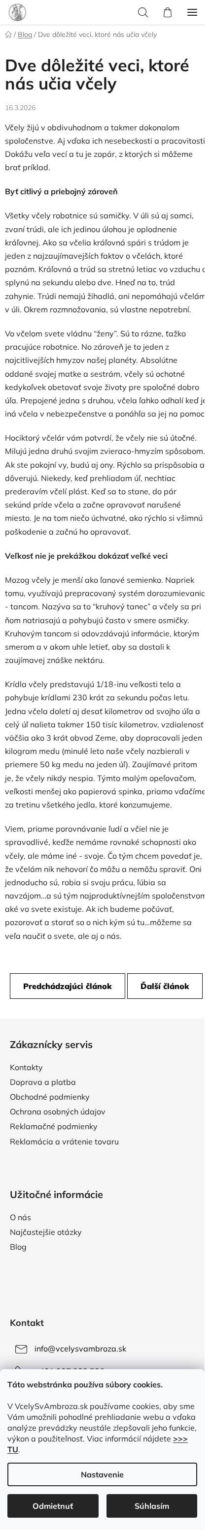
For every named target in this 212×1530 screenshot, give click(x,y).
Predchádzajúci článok (67, 986)
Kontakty (26, 1067)
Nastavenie (102, 1474)
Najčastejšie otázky (46, 1232)
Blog (18, 1247)
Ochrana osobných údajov (58, 1111)
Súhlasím (152, 1506)
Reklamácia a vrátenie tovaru (64, 1141)
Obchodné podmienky (50, 1097)
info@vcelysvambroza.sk (80, 1348)
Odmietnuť (53, 1506)
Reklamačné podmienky (54, 1126)
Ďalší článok (165, 986)
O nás (20, 1217)
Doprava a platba (43, 1082)
